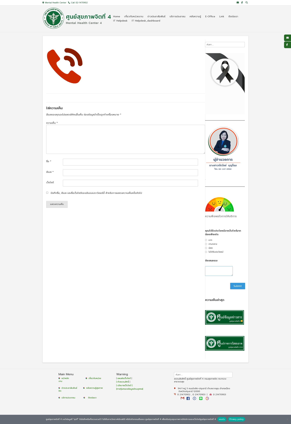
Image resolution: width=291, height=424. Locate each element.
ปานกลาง (213, 244)
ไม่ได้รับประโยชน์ (216, 251)
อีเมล (50, 172)
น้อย (211, 248)
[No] (287, 419)
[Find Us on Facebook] (242, 3)
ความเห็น (52, 123)
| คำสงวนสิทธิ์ (123, 381)
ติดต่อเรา (92, 397)
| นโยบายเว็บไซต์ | (124, 385)
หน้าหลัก (65, 378)
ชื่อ (48, 161)
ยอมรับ (222, 419)
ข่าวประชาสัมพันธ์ (70, 388)
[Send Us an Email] (237, 3)
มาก (210, 240)
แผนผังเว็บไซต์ (124, 378)
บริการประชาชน (69, 397)
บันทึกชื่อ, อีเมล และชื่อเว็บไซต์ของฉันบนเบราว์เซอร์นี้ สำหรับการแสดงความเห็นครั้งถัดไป (96, 193)
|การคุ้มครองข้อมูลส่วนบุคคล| (129, 389)
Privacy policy (236, 419)
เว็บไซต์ (50, 182)
